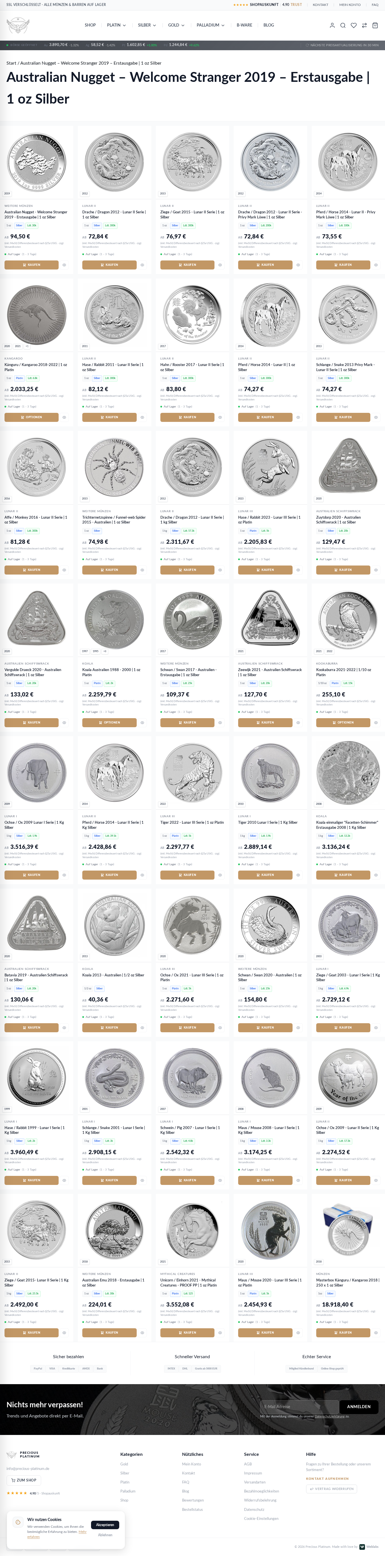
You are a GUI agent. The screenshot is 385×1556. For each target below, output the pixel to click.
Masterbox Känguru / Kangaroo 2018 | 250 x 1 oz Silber (347, 1283)
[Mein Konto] (332, 25)
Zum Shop (26, 1480)
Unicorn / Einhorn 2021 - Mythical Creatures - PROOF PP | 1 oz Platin (188, 1283)
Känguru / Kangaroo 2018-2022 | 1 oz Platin (36, 367)
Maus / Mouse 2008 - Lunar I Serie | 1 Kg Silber (269, 1130)
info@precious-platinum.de (27, 1469)
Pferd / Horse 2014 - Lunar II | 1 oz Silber (266, 367)
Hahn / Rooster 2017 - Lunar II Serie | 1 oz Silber (192, 367)
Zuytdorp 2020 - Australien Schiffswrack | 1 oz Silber (338, 520)
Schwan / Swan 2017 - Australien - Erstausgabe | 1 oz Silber (188, 672)
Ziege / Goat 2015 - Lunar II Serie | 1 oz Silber (192, 215)
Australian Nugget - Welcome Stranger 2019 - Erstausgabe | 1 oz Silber (36, 215)
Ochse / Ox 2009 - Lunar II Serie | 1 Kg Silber (347, 1130)
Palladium (208, 25)
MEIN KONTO (350, 4)
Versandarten (254, 1482)
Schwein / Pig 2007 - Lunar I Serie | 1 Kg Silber (190, 1130)
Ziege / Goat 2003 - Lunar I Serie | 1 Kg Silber (348, 978)
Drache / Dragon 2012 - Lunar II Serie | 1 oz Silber (114, 215)
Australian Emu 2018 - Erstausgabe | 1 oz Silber (113, 1283)
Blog (269, 25)
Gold (173, 25)
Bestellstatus (192, 1510)
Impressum (253, 1473)
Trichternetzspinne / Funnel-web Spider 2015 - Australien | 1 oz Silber (114, 520)
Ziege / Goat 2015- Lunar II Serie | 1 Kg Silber (36, 1283)
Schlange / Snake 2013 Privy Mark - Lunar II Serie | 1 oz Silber (345, 367)
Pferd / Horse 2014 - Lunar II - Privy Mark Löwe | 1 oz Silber (345, 215)
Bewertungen (193, 1500)
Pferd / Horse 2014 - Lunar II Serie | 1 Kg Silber (113, 825)
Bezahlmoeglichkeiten (261, 1491)
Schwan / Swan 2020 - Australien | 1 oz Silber (270, 978)
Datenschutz (254, 1510)
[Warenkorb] (375, 25)
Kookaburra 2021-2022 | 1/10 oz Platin (343, 672)
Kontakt (188, 1473)
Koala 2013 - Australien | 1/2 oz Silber (113, 975)
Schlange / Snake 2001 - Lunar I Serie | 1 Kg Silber (113, 1130)
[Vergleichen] (364, 25)
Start (11, 63)
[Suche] (343, 25)
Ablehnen (105, 1535)
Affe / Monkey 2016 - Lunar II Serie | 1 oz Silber (36, 520)
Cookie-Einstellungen (261, 1519)
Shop (90, 25)
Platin (114, 25)
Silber (144, 25)
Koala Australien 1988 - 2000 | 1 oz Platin (111, 672)
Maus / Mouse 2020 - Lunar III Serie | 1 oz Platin (270, 1283)
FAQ (375, 4)
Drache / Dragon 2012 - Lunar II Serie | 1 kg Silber (192, 520)
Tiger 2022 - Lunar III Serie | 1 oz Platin (192, 823)
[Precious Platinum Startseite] (18, 25)
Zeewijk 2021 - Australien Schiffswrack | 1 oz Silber (270, 672)
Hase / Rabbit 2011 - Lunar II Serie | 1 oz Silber (113, 367)
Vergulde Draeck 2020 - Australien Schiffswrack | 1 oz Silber (33, 672)
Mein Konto (191, 1464)
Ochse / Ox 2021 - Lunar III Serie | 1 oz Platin (192, 978)
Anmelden (359, 1407)
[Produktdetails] (64, 264)
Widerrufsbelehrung (260, 1500)
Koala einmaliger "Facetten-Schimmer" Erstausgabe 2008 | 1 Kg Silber (347, 825)
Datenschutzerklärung (330, 1416)
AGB (248, 1464)
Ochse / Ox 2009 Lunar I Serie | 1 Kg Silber (34, 825)
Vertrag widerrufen (334, 1489)
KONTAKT (320, 4)
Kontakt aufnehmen (327, 1478)
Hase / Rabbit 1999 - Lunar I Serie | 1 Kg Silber (35, 1130)
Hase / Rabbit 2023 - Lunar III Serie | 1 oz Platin (269, 520)
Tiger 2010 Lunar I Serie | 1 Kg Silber (268, 823)
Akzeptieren (105, 1525)
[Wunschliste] (353, 25)
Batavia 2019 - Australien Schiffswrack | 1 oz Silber (36, 978)
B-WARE (244, 25)
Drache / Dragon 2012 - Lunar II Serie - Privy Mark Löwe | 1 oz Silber (270, 215)
